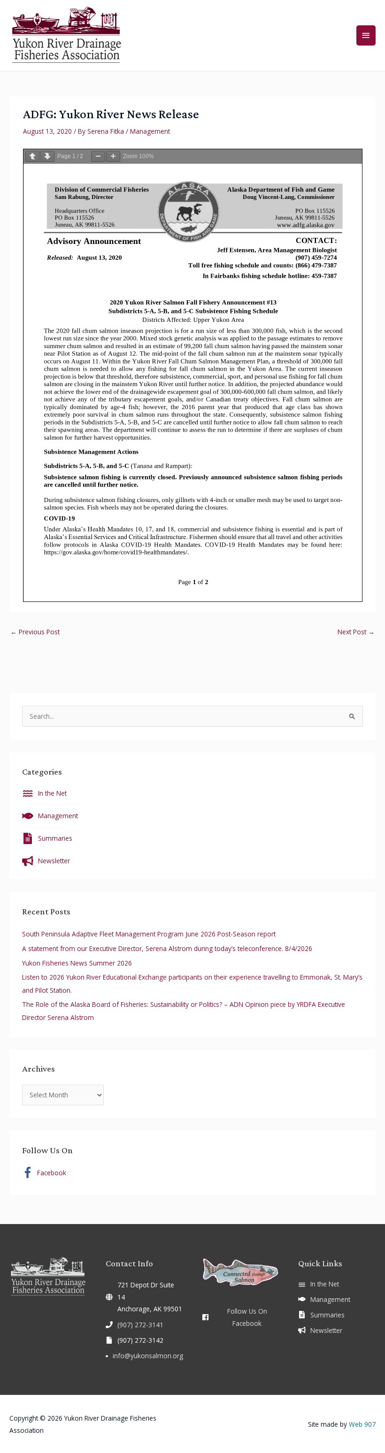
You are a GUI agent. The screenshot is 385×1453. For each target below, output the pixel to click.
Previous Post (35, 631)
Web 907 (362, 1424)
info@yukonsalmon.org (148, 1355)
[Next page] (47, 156)
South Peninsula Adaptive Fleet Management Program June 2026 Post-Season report (149, 933)
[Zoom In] (113, 156)
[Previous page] (32, 156)
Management (150, 131)
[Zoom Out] (98, 156)
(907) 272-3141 (140, 1324)
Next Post (356, 631)
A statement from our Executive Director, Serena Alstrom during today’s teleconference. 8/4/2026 (167, 948)
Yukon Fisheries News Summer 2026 (77, 963)
